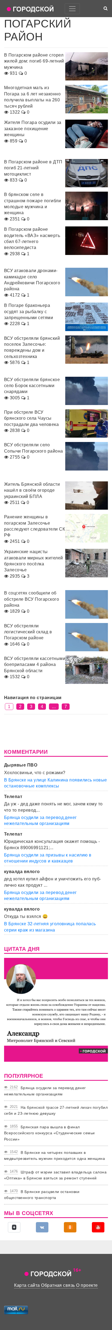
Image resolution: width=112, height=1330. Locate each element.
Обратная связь (58, 1285)
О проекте (87, 1285)
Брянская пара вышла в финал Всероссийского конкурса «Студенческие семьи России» (49, 1133)
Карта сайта (27, 1285)
